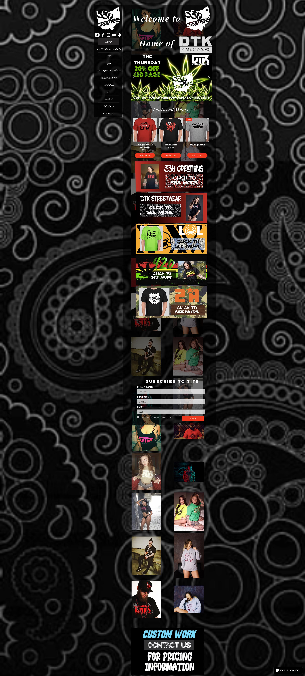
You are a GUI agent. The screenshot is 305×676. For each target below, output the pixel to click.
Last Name (144, 397)
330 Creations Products (108, 48)
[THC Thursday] (169, 97)
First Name (145, 387)
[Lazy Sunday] (178, 97)
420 (109, 63)
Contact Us (108, 113)
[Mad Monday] (161, 97)
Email (141, 407)
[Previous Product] (129, 138)
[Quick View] (145, 130)
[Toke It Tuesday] (164, 97)
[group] (171, 139)
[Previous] (134, 78)
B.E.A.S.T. (109, 84)
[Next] (209, 78)
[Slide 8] (181, 97)
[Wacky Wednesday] (167, 97)
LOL (109, 56)
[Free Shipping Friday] (172, 97)
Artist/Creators (109, 77)
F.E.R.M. (109, 99)
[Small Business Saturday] (175, 97)
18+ (109, 91)
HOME (108, 41)
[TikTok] (97, 35)
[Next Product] (212, 138)
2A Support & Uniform (108, 70)
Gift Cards (109, 106)
